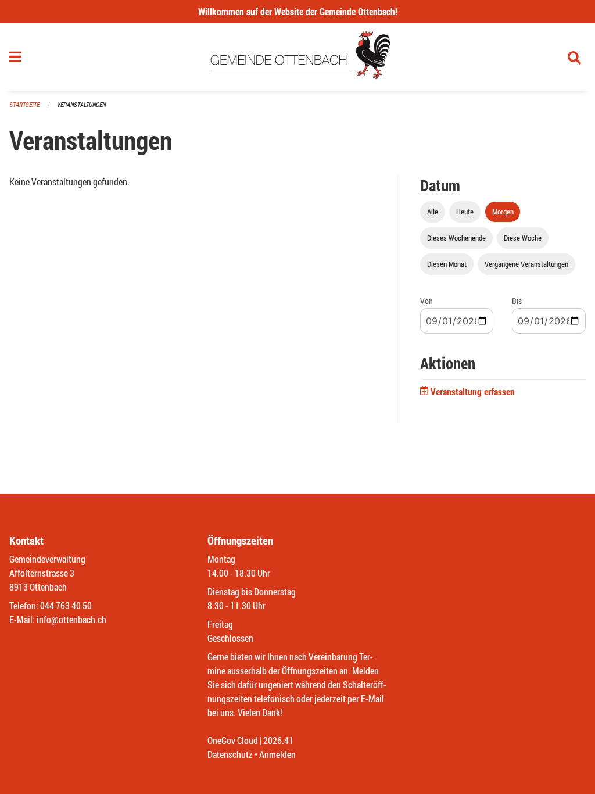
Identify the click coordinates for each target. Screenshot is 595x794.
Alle (432, 211)
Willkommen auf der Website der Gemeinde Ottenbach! (297, 11)
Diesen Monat (447, 264)
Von (426, 300)
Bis (517, 300)
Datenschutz (230, 754)
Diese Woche (523, 237)
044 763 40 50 (66, 605)
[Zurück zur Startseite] (298, 57)
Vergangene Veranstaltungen (526, 264)
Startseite (24, 104)
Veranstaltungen (81, 104)
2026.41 (278, 740)
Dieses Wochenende (456, 237)
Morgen (503, 211)
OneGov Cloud (232, 740)
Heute (465, 211)
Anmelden (277, 754)
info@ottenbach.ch (71, 619)
